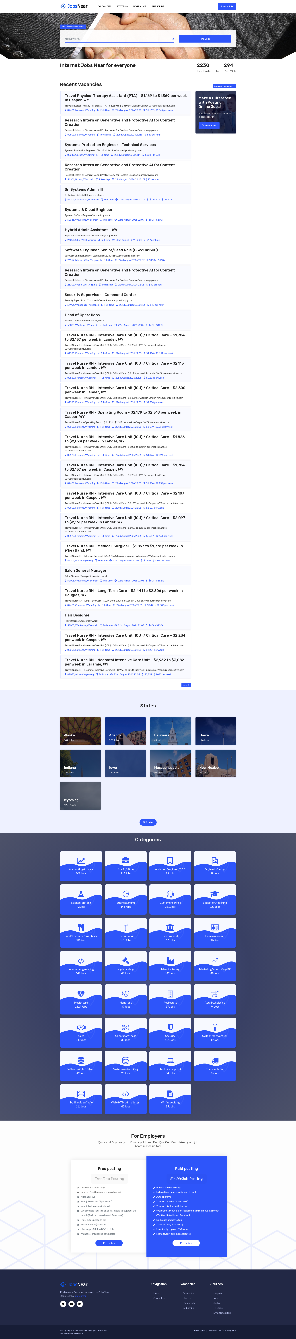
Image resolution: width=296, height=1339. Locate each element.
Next (185, 685)
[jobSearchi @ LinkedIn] (71, 1303)
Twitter (93, 1215)
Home (156, 1293)
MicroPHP (79, 1333)
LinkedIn (102, 1215)
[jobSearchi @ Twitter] (63, 1303)
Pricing (187, 1298)
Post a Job (227, 6)
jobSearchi (80, 1296)
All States (148, 822)
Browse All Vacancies (223, 86)
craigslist (218, 1293)
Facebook (116, 1215)
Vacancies (104, 6)
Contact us (159, 1298)
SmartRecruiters (222, 1313)
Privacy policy (200, 1330)
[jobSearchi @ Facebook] (79, 1303)
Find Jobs (205, 38)
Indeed (217, 1298)
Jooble (217, 1303)
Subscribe (158, 6)
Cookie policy (229, 1330)
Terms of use (215, 1330)
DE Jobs (218, 1308)
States (121, 6)
